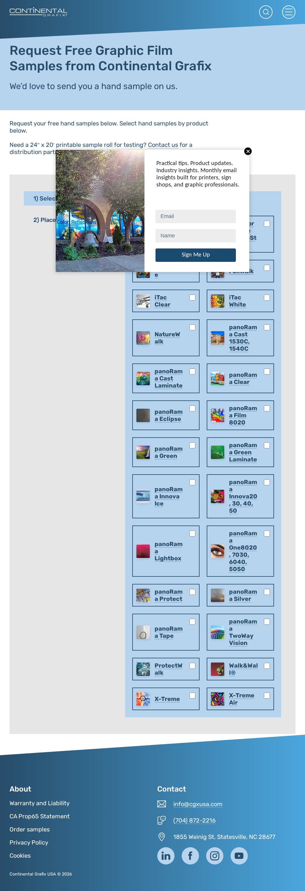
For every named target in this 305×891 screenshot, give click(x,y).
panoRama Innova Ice (169, 496)
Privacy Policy (29, 842)
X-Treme (167, 698)
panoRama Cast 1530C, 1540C (243, 338)
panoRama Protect (169, 595)
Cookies (20, 855)
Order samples (30, 829)
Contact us (163, 144)
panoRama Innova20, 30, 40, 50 (243, 496)
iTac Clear (162, 301)
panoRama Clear (243, 378)
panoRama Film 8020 (243, 415)
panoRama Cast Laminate (169, 378)
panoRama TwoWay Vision (243, 632)
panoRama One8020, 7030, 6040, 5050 (243, 551)
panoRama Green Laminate (243, 452)
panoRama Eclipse (169, 415)
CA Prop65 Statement (40, 816)
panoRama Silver (243, 595)
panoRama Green (169, 452)
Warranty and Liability (40, 803)
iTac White (237, 301)
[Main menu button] (288, 12)
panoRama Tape (169, 632)
